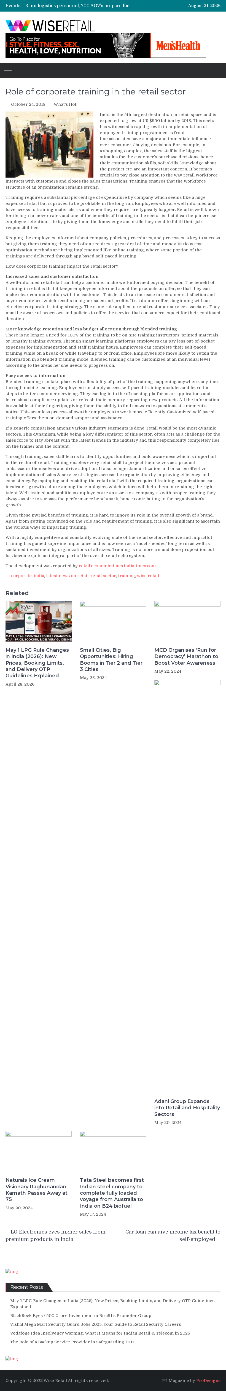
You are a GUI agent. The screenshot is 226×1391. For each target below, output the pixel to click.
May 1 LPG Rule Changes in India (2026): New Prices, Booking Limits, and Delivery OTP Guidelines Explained (37, 663)
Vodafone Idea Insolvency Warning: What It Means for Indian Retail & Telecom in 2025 (100, 1333)
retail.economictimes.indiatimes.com (117, 565)
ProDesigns (208, 1380)
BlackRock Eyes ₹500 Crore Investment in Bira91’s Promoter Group (80, 1315)
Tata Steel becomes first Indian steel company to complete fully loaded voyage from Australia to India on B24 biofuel (112, 1193)
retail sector (103, 575)
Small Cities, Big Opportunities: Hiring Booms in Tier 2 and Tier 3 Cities (111, 659)
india (39, 575)
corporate (21, 575)
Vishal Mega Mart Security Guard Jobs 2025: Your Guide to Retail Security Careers (95, 1324)
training (126, 575)
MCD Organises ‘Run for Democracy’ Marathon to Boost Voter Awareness (186, 656)
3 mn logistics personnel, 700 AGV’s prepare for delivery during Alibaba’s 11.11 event (116, 5)
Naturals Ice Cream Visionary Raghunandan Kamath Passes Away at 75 (37, 1189)
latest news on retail (67, 575)
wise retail (148, 575)
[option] (79, 6)
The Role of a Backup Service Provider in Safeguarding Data (72, 1342)
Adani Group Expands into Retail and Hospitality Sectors (187, 1107)
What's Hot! (65, 104)
